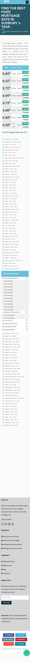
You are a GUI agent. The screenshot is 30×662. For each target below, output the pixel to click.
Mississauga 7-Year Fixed (12, 339)
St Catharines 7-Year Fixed (12, 390)
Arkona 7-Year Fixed (10, 193)
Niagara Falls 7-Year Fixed (12, 344)
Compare (26, 75)
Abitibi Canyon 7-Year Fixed (12, 142)
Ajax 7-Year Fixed (10, 152)
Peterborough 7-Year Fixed (12, 368)
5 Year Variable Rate (9, 318)
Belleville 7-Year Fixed (11, 266)
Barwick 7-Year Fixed (11, 255)
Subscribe (6, 602)
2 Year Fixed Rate (8, 284)
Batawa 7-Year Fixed (10, 258)
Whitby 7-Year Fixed (10, 417)
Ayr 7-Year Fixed (9, 225)
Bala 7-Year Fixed (10, 239)
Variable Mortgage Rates (12, 312)
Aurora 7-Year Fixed (10, 217)
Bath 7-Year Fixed (10, 263)
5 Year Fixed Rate (8, 292)
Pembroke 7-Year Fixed (11, 366)
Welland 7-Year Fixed (11, 414)
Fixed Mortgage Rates (11, 278)
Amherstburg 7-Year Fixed (12, 177)
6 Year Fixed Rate (8, 295)
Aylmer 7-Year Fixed (10, 223)
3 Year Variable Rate (9, 315)
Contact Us (6, 573)
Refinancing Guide (9, 329)
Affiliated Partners (9, 561)
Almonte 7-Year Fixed (11, 171)
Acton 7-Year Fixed (10, 144)
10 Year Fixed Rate (8, 307)
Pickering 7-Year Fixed (11, 371)
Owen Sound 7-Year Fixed (12, 363)
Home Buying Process (10, 323)
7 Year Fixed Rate (8, 298)
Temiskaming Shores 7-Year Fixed (14, 398)
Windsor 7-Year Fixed (11, 420)
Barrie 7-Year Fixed (10, 250)
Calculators (8, 320)
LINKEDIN (21, 644)
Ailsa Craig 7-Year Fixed (11, 150)
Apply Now (26, 72)
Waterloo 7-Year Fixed (11, 411)
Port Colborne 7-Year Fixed (12, 374)
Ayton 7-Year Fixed (10, 228)
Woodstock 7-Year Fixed (11, 425)
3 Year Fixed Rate (8, 286)
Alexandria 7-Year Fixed (11, 160)
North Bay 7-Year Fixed (11, 349)
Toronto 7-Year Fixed (11, 406)
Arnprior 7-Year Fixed (11, 198)
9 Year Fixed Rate (8, 304)
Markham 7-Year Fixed (11, 333)
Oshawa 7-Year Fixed (11, 357)
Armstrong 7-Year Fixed (11, 196)
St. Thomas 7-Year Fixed (12, 393)
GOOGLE (9, 644)
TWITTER (21, 635)
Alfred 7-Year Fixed (10, 163)
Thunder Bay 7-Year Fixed (12, 401)
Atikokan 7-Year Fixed (11, 206)
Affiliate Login (7, 565)
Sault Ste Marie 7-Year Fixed (13, 387)
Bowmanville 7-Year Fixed (12, 268)
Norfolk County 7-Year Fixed (12, 347)
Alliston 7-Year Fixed (10, 169)
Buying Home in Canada (11, 536)
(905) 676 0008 (6, 519)
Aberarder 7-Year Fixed (11, 139)
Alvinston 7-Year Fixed (11, 174)
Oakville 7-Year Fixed (11, 352)
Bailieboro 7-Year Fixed (11, 236)
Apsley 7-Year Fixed (10, 185)
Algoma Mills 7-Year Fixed (12, 166)
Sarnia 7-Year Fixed (10, 384)
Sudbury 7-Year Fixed (11, 395)
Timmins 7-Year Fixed (11, 403)
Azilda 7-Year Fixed (10, 231)
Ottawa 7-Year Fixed (10, 360)
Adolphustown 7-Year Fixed (12, 147)
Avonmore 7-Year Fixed (11, 220)
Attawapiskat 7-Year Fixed (12, 209)
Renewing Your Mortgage (11, 540)
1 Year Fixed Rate (8, 281)
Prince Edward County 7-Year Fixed (14, 376)
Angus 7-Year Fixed (10, 182)
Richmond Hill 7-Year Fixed (12, 382)
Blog (4, 569)
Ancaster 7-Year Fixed (11, 179)
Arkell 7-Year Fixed (10, 190)
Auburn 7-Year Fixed (10, 214)
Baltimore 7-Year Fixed (11, 244)
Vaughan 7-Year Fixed (11, 409)
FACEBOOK (9, 635)
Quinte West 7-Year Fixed (12, 379)
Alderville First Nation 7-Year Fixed (14, 158)
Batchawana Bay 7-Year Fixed (13, 260)
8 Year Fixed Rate (8, 301)
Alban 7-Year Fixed (10, 155)
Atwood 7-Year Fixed (10, 212)
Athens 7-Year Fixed (10, 204)
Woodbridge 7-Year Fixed (12, 422)
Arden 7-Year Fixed (10, 187)
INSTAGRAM (8, 639)
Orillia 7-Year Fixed (10, 355)
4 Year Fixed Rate (8, 289)
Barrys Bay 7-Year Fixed (11, 252)
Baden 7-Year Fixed (10, 233)
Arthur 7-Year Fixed (10, 201)
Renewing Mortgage (10, 326)
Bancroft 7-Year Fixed (11, 247)
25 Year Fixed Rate (8, 309)
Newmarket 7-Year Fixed (12, 341)
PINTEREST (22, 639)
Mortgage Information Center (12, 548)
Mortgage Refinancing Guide (12, 544)
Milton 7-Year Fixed (10, 336)
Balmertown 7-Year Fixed (12, 241)
